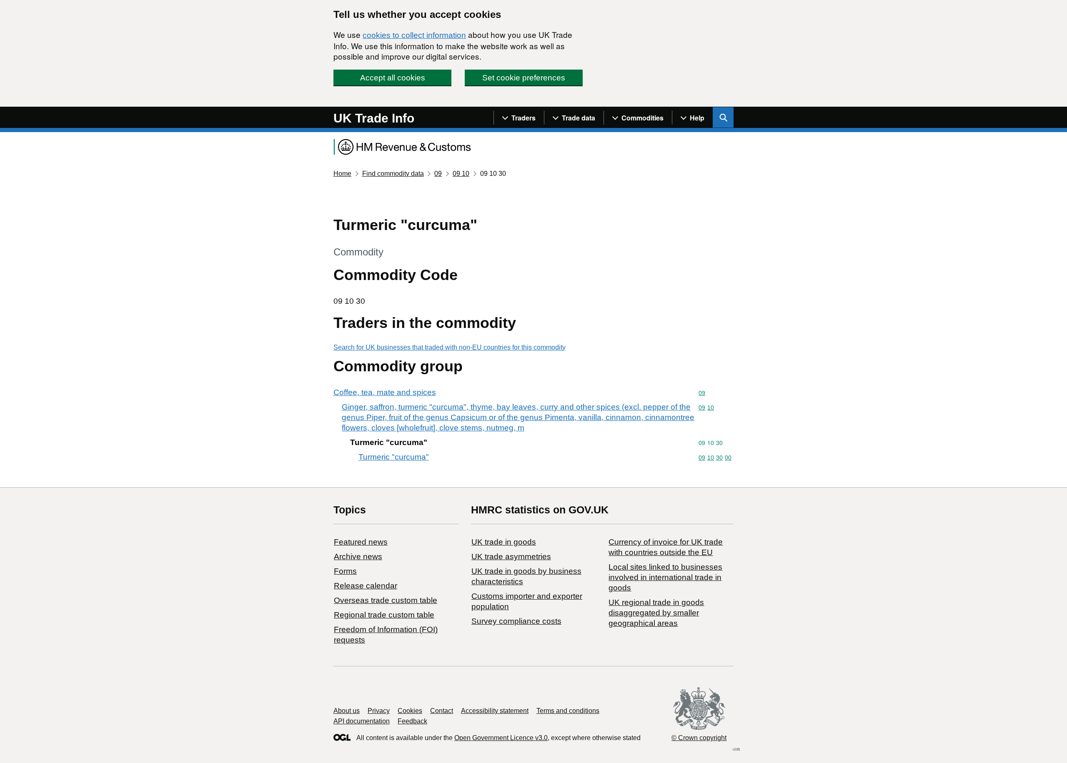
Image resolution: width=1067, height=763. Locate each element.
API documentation (361, 721)
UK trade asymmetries (511, 556)
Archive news (358, 556)
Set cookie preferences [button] (523, 77)
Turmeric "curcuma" (393, 457)
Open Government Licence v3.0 (501, 737)
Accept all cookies (392, 77)
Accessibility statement (494, 710)
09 (438, 173)
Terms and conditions (567, 710)
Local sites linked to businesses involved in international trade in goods (665, 577)
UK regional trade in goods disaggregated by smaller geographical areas (656, 613)
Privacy (379, 710)
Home (342, 173)
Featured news (361, 542)
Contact (441, 710)
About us (346, 710)
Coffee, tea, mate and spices (384, 392)
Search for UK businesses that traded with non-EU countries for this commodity (449, 347)
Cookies (410, 710)
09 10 (461, 173)
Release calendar (365, 585)
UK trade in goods (503, 542)
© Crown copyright (698, 737)
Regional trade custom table (384, 614)
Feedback (412, 721)
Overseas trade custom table (385, 600)
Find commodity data (393, 173)
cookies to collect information (414, 35)
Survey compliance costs (516, 621)
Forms (345, 571)
